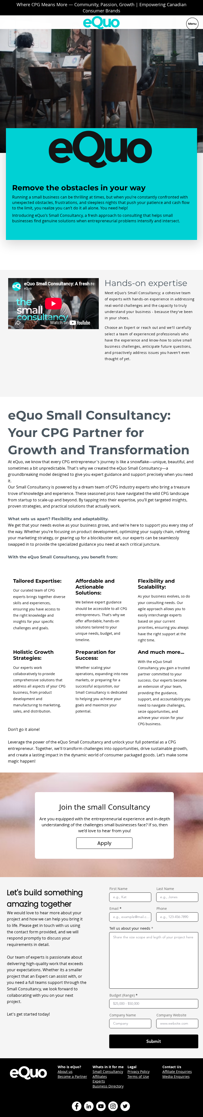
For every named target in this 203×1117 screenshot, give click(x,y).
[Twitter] (125, 1106)
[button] (104, 843)
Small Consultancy (108, 1071)
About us (65, 1071)
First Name (118, 888)
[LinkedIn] (89, 1106)
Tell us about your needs (129, 928)
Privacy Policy (138, 1071)
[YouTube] (101, 1106)
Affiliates (100, 1076)
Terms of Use (138, 1076)
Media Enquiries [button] (176, 1076)
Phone (161, 908)
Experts (99, 1081)
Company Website (171, 1015)
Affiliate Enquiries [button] (177, 1071)
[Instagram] (113, 1106)
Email (114, 908)
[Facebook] (76, 1106)
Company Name (122, 1015)
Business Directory (108, 1086)
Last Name (165, 888)
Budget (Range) (122, 995)
